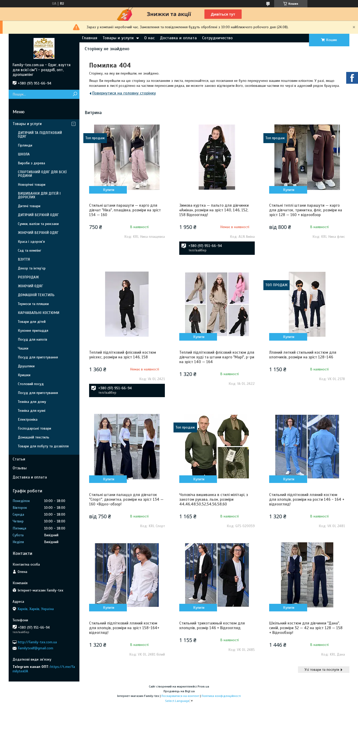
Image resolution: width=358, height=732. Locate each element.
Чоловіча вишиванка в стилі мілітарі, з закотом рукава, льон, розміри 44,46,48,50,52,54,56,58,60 (213, 499)
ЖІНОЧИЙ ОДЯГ (30, 286)
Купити (108, 190)
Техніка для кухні (31, 410)
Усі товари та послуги (322, 669)
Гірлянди (25, 145)
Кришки (24, 375)
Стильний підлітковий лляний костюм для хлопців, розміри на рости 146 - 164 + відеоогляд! (306, 499)
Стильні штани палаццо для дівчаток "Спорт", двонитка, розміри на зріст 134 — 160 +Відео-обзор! (126, 499)
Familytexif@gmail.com (35, 648)
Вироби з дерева (31, 163)
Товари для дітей (32, 321)
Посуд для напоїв (32, 339)
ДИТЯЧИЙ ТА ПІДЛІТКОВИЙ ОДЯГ (40, 135)
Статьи (19, 459)
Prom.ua (203, 686)
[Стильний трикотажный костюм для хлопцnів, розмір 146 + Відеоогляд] (217, 575)
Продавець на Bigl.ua (179, 691)
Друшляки (26, 366)
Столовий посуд (31, 384)
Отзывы (20, 468)
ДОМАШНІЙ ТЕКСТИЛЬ (36, 295)
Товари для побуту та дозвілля (43, 446)
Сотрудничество (217, 38)
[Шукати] (74, 94)
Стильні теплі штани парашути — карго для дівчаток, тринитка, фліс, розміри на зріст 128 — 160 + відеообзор (305, 210)
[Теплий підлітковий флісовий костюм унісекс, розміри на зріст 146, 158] (127, 304)
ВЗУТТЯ (24, 259)
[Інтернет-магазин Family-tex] (44, 48)
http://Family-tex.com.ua (37, 642)
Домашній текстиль (33, 437)
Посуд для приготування (38, 357)
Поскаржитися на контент (180, 696)
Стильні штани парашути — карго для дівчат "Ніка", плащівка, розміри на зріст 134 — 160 (125, 210)
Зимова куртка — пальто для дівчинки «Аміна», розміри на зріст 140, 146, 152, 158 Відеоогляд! (214, 210)
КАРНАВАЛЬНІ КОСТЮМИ (38, 313)
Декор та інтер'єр (32, 268)
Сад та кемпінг (29, 250)
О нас (149, 38)
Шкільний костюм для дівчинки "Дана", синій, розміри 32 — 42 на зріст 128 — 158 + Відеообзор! (306, 628)
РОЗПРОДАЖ (28, 277)
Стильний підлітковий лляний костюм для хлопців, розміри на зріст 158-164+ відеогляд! (124, 628)
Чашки (23, 348)
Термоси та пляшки (33, 304)
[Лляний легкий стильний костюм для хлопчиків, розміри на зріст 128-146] (307, 304)
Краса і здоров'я (31, 241)
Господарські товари (34, 428)
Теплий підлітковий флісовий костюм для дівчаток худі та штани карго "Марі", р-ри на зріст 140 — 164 (216, 357)
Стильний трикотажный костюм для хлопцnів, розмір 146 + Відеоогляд (212, 625)
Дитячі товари (29, 206)
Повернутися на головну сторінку (124, 93)
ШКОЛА (24, 154)
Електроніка (27, 419)
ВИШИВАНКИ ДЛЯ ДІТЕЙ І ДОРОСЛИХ (39, 195)
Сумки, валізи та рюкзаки (38, 224)
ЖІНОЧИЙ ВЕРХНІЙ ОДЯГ (38, 232)
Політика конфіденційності (221, 696)
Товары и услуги (118, 38)
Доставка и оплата (178, 38)
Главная (89, 38)
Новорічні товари (31, 184)
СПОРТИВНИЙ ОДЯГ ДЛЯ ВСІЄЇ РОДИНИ (42, 174)
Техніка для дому (32, 401)
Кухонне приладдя (33, 330)
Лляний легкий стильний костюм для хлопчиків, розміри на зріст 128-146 (302, 354)
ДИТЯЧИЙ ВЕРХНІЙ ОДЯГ (38, 215)
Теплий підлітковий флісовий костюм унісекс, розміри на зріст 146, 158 (122, 354)
